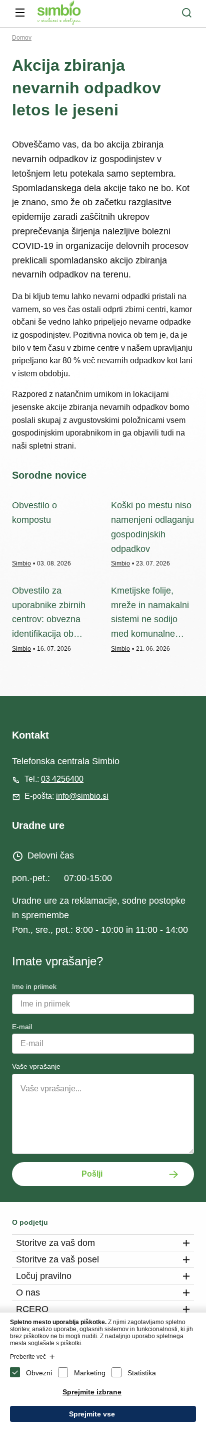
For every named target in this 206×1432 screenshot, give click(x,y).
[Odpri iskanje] (186, 12)
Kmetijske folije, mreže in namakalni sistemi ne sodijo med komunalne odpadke (150, 619)
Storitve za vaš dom (55, 1243)
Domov (22, 37)
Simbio (21, 563)
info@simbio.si (82, 796)
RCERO (32, 1309)
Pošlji (92, 1174)
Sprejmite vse (92, 1414)
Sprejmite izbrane (92, 1392)
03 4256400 (62, 779)
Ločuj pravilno (44, 1276)
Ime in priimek (34, 986)
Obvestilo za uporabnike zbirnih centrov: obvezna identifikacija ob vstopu (49, 619)
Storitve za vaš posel (57, 1259)
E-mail (22, 1027)
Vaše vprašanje (36, 1066)
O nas (28, 1292)
